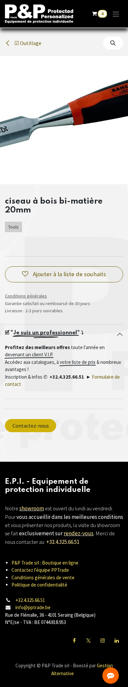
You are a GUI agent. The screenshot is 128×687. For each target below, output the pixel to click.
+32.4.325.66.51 (30, 600)
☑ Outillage (27, 43)
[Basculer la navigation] (116, 13)
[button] (113, 43)
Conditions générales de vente (43, 577)
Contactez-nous (30, 425)
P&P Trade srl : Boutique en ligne (44, 563)
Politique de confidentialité (39, 585)
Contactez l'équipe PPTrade (40, 570)
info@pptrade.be (33, 607)
